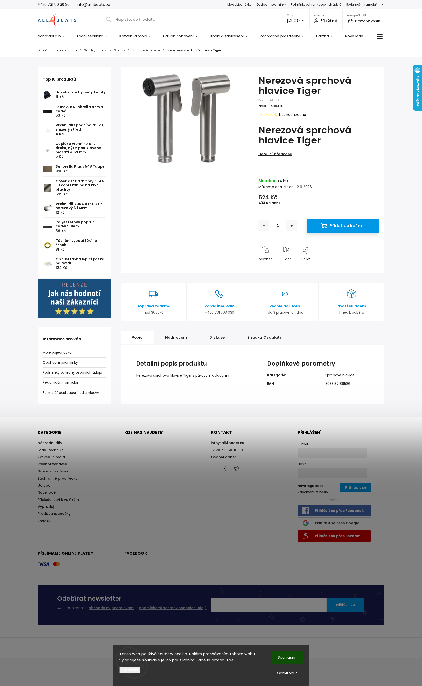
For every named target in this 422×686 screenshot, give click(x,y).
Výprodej (46, 506)
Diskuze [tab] (217, 337)
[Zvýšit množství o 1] (291, 225)
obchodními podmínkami (111, 607)
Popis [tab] (137, 337)
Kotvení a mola (51, 457)
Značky (44, 520)
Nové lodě (47, 492)
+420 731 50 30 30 (227, 450)
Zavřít (370, 267)
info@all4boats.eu (227, 442)
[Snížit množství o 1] (263, 225)
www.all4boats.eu (236, 468)
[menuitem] (54, 36)
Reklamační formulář (361, 5)
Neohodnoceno (292, 114)
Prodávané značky (54, 513)
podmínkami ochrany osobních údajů (173, 607)
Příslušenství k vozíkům (58, 499)
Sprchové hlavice (340, 375)
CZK (297, 20)
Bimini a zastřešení (54, 471)
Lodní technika (51, 450)
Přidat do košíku (347, 226)
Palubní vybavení (53, 464)
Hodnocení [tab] (176, 337)
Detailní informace (275, 154)
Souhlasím (287, 657)
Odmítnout (287, 673)
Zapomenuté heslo (313, 492)
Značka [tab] (264, 337)
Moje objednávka (239, 5)
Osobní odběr (223, 457)
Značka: (271, 106)
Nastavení (129, 670)
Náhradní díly (50, 442)
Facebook (225, 468)
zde (230, 660)
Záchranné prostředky (57, 478)
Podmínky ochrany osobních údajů (316, 5)
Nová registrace (310, 486)
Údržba (44, 485)
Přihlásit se (345, 604)
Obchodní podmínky (271, 5)
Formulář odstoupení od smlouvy (71, 392)
